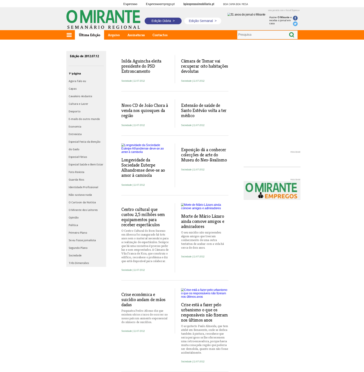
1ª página (75, 73)
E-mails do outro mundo (84, 119)
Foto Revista (76, 172)
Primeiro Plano (78, 232)
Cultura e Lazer (78, 104)
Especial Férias (78, 157)
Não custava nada (80, 195)
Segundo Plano (78, 248)
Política (73, 225)
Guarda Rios (76, 179)
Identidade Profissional (83, 187)
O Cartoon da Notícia (82, 202)
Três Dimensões (79, 263)
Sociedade (75, 255)
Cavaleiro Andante (80, 96)
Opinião (74, 217)
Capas (72, 88)
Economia (75, 126)
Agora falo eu (77, 81)
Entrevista (75, 134)
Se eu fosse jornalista (82, 240)
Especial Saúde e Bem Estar (86, 164)
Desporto (74, 111)
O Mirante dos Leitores (83, 210)
